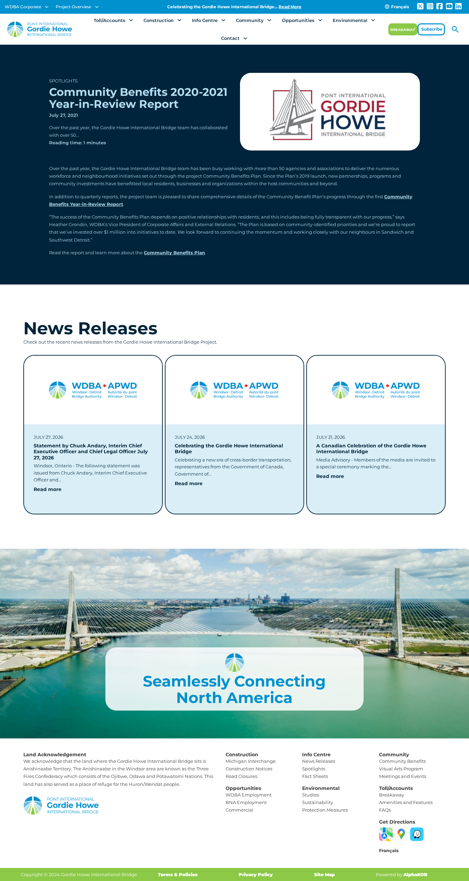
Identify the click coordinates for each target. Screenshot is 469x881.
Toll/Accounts (109, 20)
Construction (159, 20)
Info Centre (205, 20)
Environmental (350, 20)
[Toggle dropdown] (47, 7)
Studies (310, 795)
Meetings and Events (402, 776)
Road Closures (241, 776)
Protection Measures (325, 810)
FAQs (385, 810)
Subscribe (432, 29)
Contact (230, 38)
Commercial (239, 810)
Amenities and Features (406, 802)
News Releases (318, 761)
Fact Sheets (315, 776)
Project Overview (73, 6)
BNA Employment (246, 802)
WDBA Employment (249, 795)
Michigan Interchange (251, 761)
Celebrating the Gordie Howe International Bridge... (234, 6)
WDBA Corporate (23, 6)
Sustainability (317, 802)
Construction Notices (249, 768)
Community (250, 20)
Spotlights (63, 80)
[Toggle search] (455, 29)
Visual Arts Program (401, 768)
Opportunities (298, 20)
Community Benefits (402, 761)
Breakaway (391, 795)
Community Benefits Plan (174, 252)
